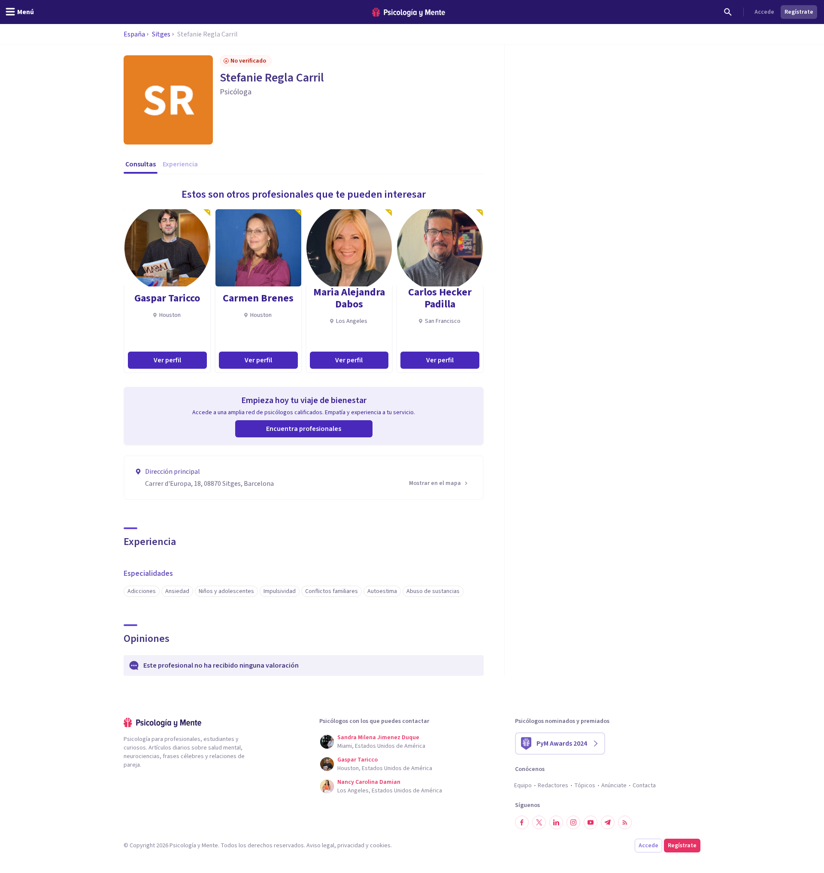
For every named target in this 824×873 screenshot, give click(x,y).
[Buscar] (727, 12)
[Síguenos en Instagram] (573, 822)
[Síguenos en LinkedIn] (556, 822)
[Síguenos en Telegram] (608, 822)
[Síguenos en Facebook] (522, 822)
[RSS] (625, 822)
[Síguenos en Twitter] (539, 822)
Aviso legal (320, 845)
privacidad (350, 845)
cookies (380, 845)
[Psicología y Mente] (408, 12)
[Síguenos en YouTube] (590, 822)
